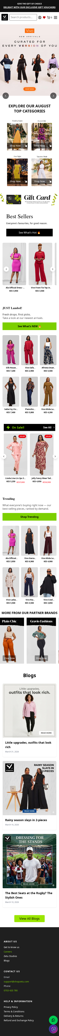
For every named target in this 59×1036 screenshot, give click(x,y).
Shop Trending (29, 517)
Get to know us (11, 947)
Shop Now (15, 145)
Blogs (7, 960)
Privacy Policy (11, 1006)
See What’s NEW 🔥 (29, 326)
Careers (8, 951)
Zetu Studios (10, 956)
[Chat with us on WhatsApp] (53, 1020)
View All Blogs (29, 918)
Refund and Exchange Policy (19, 1020)
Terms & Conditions (14, 1011)
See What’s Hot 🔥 (29, 232)
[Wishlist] (44, 17)
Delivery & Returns (13, 1015)
